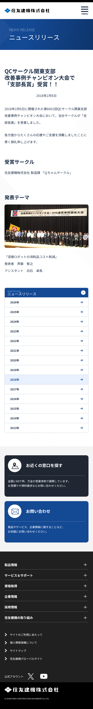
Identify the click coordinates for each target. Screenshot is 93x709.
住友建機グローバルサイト (26, 658)
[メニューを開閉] (84, 10)
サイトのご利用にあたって (26, 634)
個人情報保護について (23, 642)
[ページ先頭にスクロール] (85, 695)
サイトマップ (18, 650)
